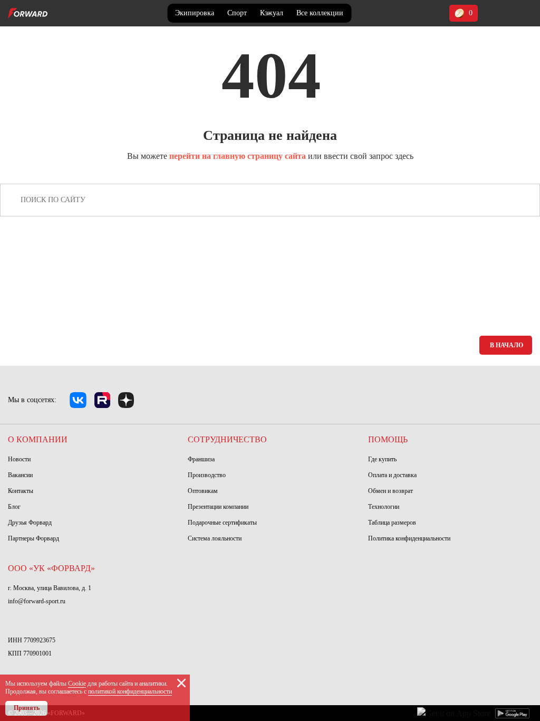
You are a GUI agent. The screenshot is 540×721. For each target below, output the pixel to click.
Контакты (20, 491)
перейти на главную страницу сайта (237, 155)
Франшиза (201, 459)
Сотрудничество (227, 439)
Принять (27, 707)
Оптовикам (203, 491)
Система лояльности (215, 538)
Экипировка (194, 13)
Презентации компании (218, 506)
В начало (506, 345)
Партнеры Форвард (33, 538)
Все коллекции (319, 13)
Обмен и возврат (390, 491)
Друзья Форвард (30, 522)
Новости (19, 459)
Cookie (77, 683)
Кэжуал (271, 13)
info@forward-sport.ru (36, 601)
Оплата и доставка (392, 475)
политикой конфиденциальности (130, 691)
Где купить (382, 459)
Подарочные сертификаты (222, 522)
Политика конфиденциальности (409, 538)
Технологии (383, 506)
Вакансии (20, 475)
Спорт (237, 13)
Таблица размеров (392, 522)
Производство (207, 475)
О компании (38, 439)
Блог (14, 506)
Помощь (388, 439)
